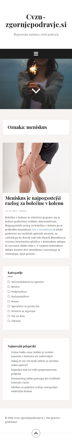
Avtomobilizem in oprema (27, 281)
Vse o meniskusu (42, 229)
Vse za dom (18, 316)
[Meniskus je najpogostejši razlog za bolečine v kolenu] (38, 171)
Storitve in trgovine (23, 311)
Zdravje (23, 210)
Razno (15, 301)
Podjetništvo (19, 291)
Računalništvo (20, 296)
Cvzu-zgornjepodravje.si (36, 20)
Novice (15, 286)
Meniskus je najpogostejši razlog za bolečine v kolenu (34, 200)
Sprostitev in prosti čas (25, 306)
